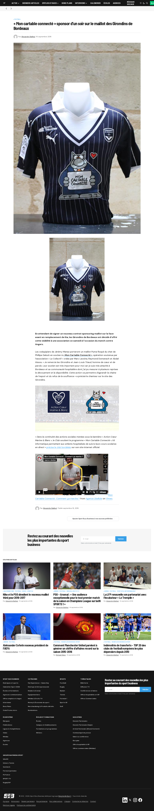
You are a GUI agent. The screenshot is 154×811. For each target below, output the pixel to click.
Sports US (63, 702)
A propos (6, 801)
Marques (6, 721)
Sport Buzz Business (11, 679)
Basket (62, 691)
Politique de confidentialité (26, 805)
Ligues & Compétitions (11, 729)
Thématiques (85, 679)
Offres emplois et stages (12, 699)
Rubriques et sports (10, 683)
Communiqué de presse (82, 733)
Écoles (38, 721)
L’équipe (67, 801)
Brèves (56, 591)
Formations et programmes (46, 729)
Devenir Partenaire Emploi (83, 725)
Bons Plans (7, 706)
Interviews (7, 702)
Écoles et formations (11, 691)
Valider (121, 539)
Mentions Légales (9, 805)
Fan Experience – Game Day (38, 683)
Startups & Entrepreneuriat (126, 591)
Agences (6, 741)
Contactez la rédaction (80, 801)
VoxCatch (6, 767)
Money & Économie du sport (70, 642)
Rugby (62, 687)
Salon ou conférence (81, 737)
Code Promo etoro (10, 710)
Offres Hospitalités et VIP (89, 695)
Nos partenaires (41, 801)
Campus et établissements (46, 725)
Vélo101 (5, 759)
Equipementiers (9, 591)
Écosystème (8, 717)
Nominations (32, 710)
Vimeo (109, 498)
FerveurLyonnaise (9, 771)
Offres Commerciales (88, 699)
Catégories (32, 679)
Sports (63, 679)
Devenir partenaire (27, 801)
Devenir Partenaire (80, 721)
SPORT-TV (7, 779)
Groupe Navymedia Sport (13, 755)
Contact (93, 801)
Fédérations (7, 725)
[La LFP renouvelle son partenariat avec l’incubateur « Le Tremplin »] (127, 576)
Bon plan (76, 741)
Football (17, 19)
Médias (5, 737)
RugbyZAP (7, 783)
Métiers (39, 733)
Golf (61, 706)
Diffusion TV (84, 687)
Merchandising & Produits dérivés (41, 706)
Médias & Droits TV (73, 591)
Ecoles (5, 744)
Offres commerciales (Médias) (84, 748)
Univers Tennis (8, 763)
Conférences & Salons (88, 691)
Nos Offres (77, 717)
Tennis (62, 695)
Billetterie (84, 683)
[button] (4, 3)
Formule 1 (63, 699)
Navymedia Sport (64, 796)
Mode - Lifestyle (27, 591)
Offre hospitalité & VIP (81, 744)
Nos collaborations (55, 801)
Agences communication (12, 695)
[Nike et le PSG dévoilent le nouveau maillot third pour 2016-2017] (26, 576)
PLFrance (6, 775)
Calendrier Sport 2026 (11, 687)
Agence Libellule (94, 498)
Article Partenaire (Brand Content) (86, 729)
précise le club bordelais (58, 447)
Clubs (5, 733)
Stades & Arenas (34, 691)
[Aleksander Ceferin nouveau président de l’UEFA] (26, 626)
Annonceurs (15, 801)
